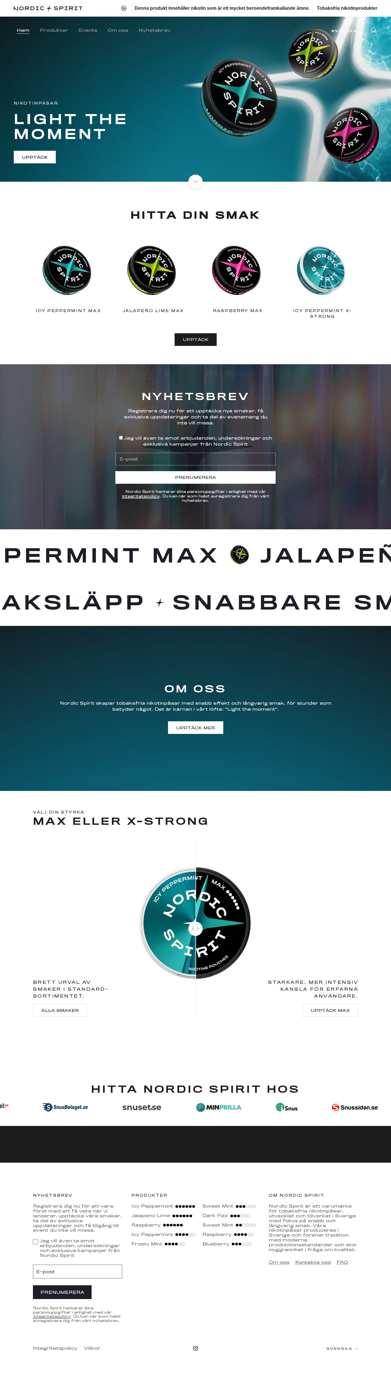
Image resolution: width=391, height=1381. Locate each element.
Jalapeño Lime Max (153, 310)
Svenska (344, 31)
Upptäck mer (195, 727)
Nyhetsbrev (155, 30)
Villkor (92, 1348)
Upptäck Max (330, 1010)
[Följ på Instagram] (195, 1348)
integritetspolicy (141, 496)
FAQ (342, 1262)
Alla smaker (60, 1010)
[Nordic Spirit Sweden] (48, 8)
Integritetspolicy (55, 1348)
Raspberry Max (238, 310)
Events (87, 30)
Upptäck (35, 157)
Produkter (54, 30)
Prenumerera (195, 477)
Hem (23, 30)
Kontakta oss (313, 1262)
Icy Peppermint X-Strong (322, 313)
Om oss (118, 30)
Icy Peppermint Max (68, 310)
